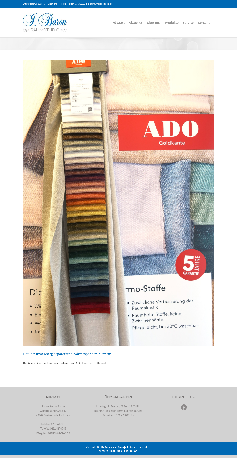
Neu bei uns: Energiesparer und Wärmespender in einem (67, 354)
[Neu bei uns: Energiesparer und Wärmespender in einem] (118, 203)
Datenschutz (131, 450)
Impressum (116, 450)
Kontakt (103, 450)
